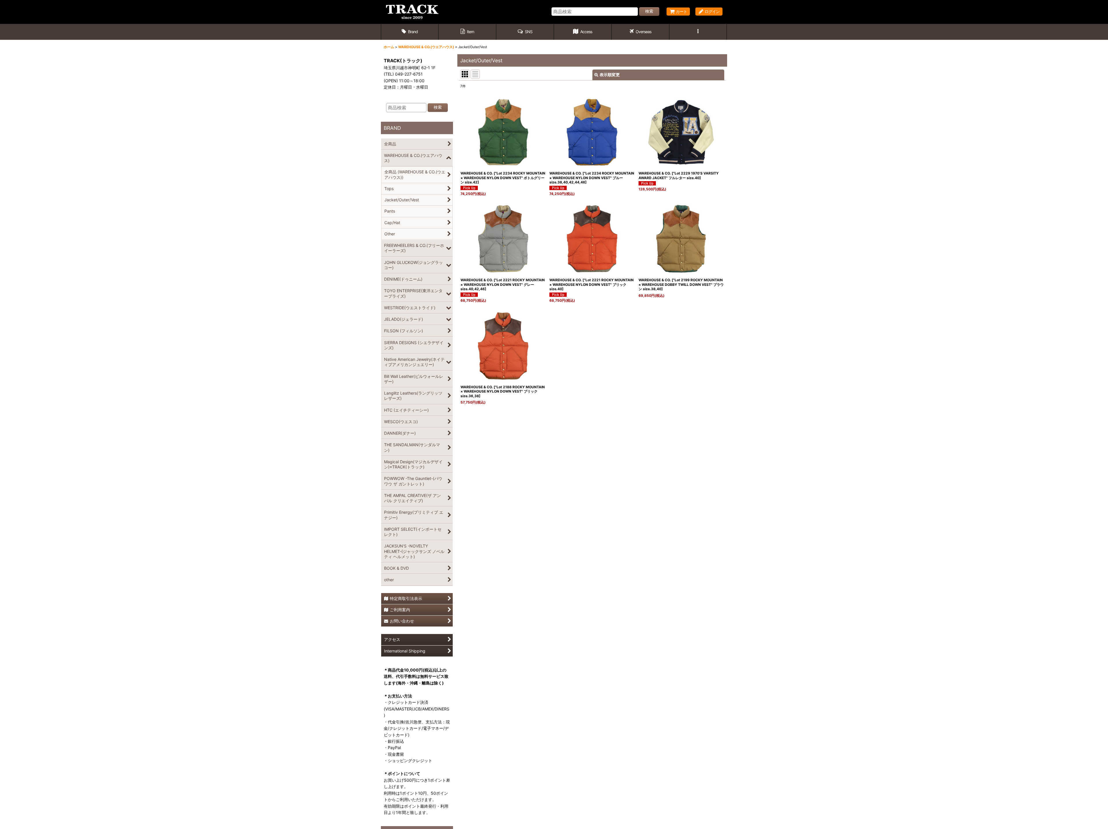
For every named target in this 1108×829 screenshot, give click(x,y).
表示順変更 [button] (610, 74)
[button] (525, 32)
